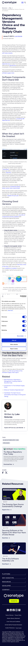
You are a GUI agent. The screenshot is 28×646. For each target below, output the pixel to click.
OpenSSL (8, 172)
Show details (20, 336)
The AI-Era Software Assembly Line (10, 560)
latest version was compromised (11, 188)
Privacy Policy (18, 615)
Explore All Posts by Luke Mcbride (13, 427)
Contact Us (14, 601)
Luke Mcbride (18, 36)
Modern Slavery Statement (13, 618)
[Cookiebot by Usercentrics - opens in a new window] (20, 296)
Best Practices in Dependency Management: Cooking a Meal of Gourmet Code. (13, 381)
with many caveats (7, 53)
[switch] (24, 321)
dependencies (6, 64)
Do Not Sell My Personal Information (13, 624)
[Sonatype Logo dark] (9, 3)
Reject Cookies (14, 348)
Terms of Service (9, 615)
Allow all (14, 340)
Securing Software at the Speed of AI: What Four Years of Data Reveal (14, 532)
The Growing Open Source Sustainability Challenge (13, 505)
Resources (4, 8)
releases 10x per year (13, 195)
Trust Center (19, 628)
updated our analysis (11, 268)
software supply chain (8, 73)
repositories (12, 65)
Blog (10, 8)
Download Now (8, 464)
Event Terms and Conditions (13, 621)
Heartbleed (6, 169)
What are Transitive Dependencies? (14, 390)
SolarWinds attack (15, 186)
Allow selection (14, 344)
